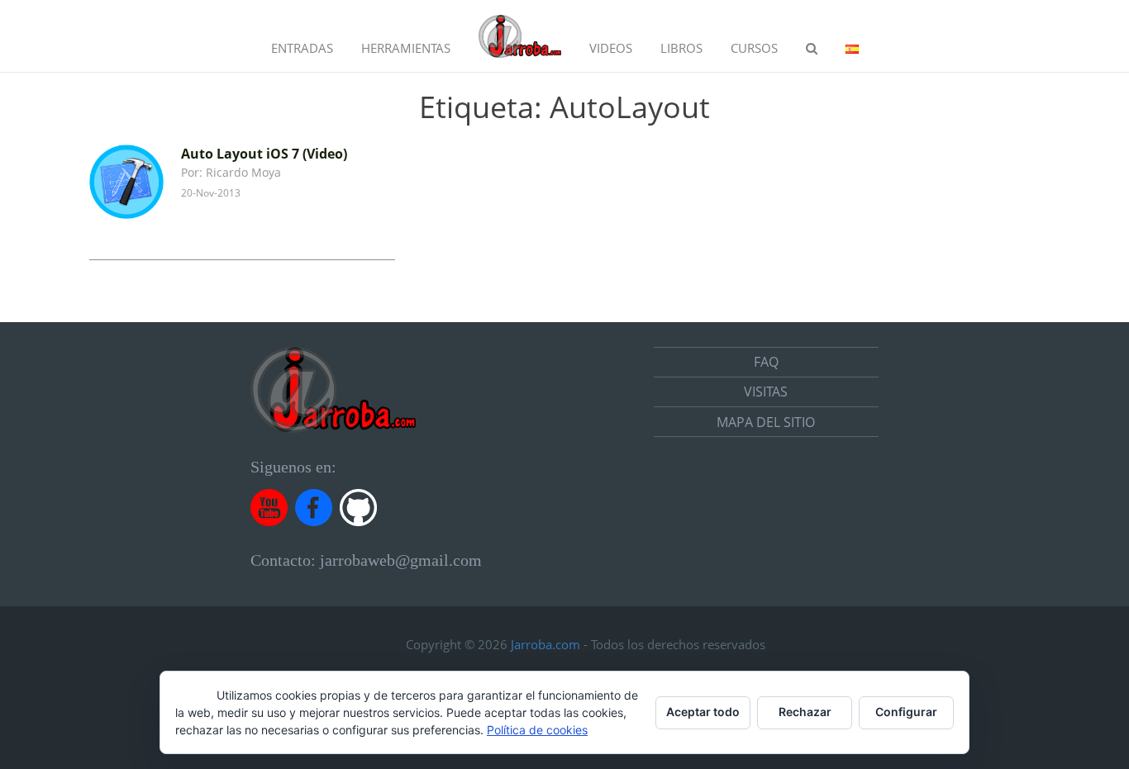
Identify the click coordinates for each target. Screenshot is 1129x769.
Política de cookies (537, 730)
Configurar (906, 712)
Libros (681, 48)
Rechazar (805, 712)
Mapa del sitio (766, 422)
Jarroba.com (545, 644)
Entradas (302, 48)
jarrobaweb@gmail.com (401, 560)
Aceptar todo (703, 712)
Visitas (766, 391)
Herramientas (405, 48)
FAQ (766, 362)
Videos (610, 48)
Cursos (754, 48)
